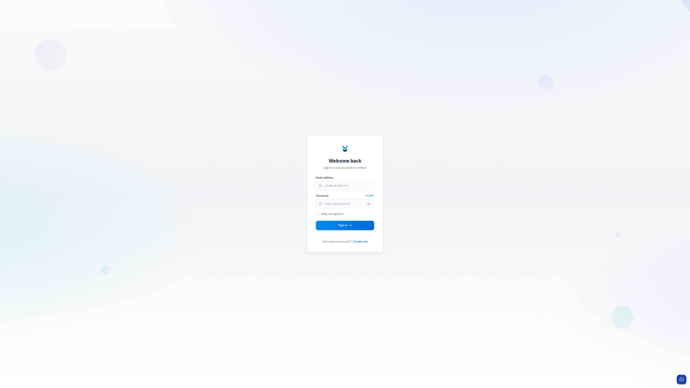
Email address (325, 177)
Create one (360, 241)
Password (322, 195)
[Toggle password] (368, 203)
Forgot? (370, 195)
